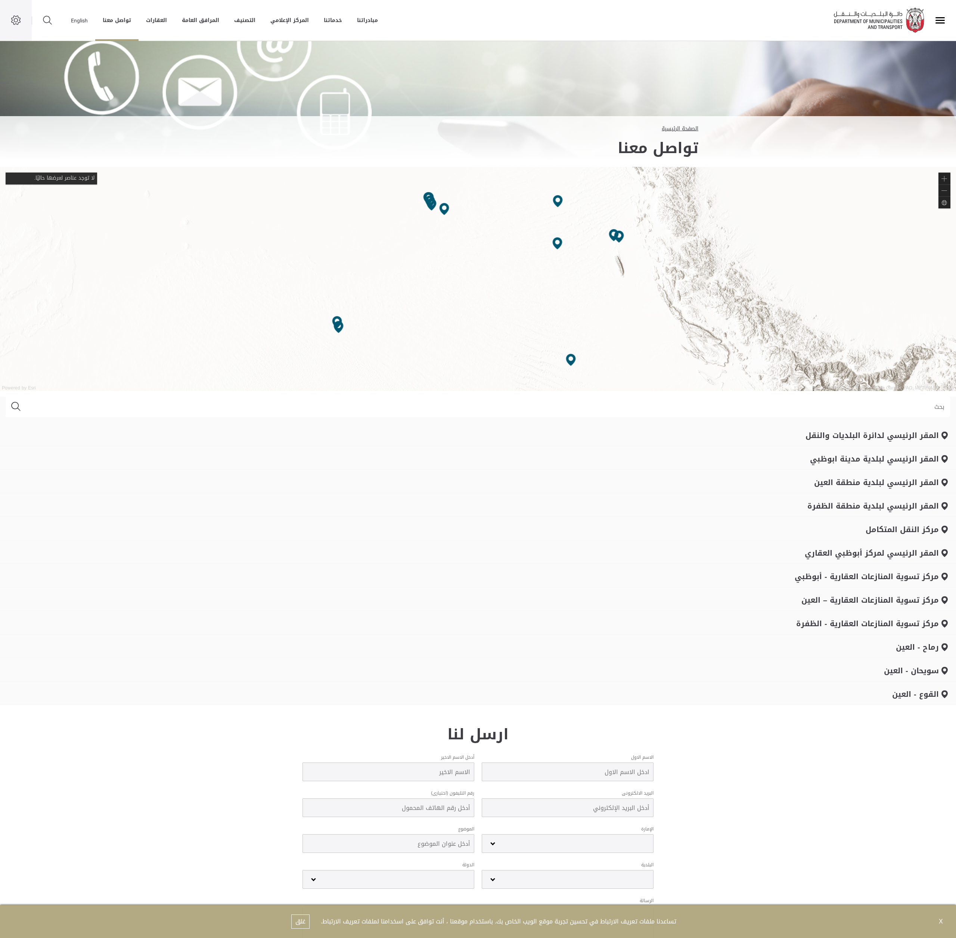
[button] (944, 178)
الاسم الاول (642, 757)
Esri (32, 388)
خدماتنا (333, 20)
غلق (300, 921)
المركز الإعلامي (289, 20)
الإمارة (647, 829)
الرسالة (647, 901)
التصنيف (244, 20)
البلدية (647, 865)
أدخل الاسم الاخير (457, 757)
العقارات (156, 20)
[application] (478, 279)
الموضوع (466, 829)
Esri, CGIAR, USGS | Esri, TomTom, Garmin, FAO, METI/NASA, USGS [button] (883, 388)
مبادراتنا (367, 20)
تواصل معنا (117, 20)
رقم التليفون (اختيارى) (452, 793)
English (79, 20)
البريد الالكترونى (638, 793)
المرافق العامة (200, 20)
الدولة (468, 865)
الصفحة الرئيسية (680, 129)
